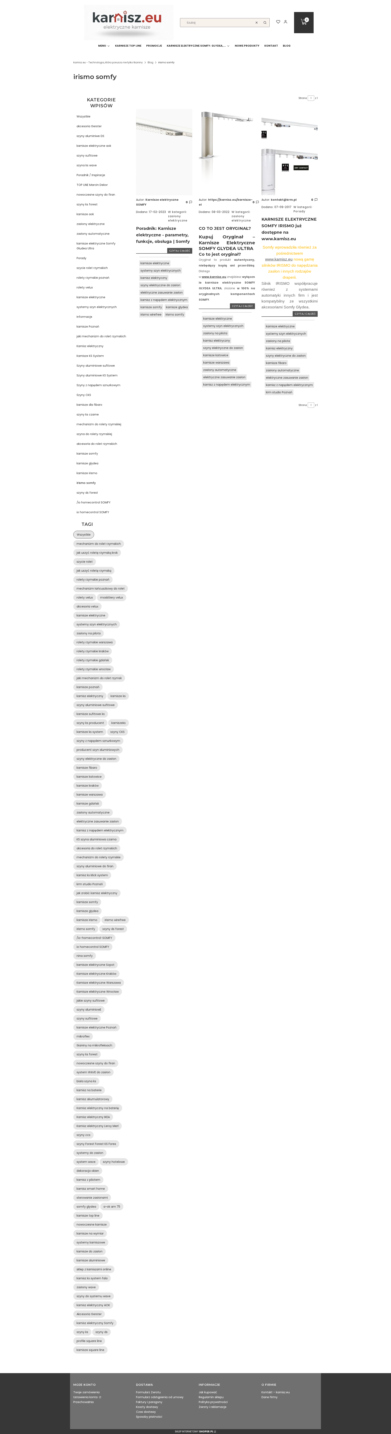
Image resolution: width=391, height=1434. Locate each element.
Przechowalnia (83, 1402)
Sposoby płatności (149, 1417)
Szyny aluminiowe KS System (97, 375)
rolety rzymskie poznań (93, 278)
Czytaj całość (179, 250)
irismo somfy (86, 483)
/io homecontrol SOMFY (94, 502)
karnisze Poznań (88, 327)
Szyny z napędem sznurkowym (98, 385)
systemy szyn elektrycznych (97, 307)
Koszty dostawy (147, 1407)
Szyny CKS (84, 395)
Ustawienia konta (85, 1397)
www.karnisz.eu (214, 277)
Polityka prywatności (213, 1402)
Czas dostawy (146, 1412)
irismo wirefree (151, 314)
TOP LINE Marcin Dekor (92, 185)
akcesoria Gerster (89, 126)
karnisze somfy (87, 454)
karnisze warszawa (216, 363)
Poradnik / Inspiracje (91, 175)
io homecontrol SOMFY (93, 512)
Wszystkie (83, 116)
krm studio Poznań (279, 392)
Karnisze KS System (90, 356)
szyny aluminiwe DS (90, 136)
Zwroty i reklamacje (212, 1407)
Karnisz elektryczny (90, 346)
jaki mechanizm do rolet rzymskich (101, 336)
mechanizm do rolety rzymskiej (99, 424)
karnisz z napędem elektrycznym (164, 300)
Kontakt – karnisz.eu (275, 1392)
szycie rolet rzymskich (92, 268)
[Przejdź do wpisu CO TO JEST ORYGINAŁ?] (227, 152)
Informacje (84, 317)
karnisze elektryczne (91, 297)
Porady (81, 258)
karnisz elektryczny (154, 278)
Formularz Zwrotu (148, 1392)
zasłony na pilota (215, 333)
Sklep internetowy (194, 1431)
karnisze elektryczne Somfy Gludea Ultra (96, 245)
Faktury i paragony (149, 1402)
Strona (303, 98)
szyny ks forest (87, 204)
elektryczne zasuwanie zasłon (162, 293)
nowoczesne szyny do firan (96, 195)
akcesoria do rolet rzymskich (97, 444)
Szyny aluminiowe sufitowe (96, 366)
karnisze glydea (87, 463)
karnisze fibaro (276, 363)
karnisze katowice (215, 355)
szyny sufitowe (87, 155)
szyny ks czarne (88, 414)
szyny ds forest (87, 493)
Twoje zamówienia (86, 1392)
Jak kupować (208, 1392)
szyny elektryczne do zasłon (160, 285)
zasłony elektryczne (91, 224)
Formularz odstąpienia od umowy (159, 1397)
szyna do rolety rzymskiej (94, 434)
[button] (265, 22)
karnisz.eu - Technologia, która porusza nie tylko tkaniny (108, 62)
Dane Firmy (269, 1397)
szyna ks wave (87, 165)
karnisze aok (85, 214)
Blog (150, 62)
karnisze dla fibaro (89, 405)
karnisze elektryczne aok (94, 146)
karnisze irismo (87, 473)
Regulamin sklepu (211, 1397)
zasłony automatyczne (93, 234)
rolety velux (85, 287)
